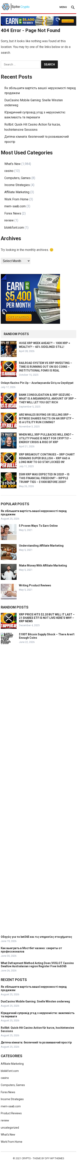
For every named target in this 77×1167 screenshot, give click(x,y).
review (9, 220)
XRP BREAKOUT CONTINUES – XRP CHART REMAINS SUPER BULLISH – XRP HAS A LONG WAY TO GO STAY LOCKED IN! (47, 458)
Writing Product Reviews (35, 585)
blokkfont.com (14, 227)
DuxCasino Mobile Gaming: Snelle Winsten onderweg (35, 1001)
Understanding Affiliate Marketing (41, 545)
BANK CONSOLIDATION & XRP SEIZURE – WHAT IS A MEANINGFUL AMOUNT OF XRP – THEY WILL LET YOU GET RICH (47, 398)
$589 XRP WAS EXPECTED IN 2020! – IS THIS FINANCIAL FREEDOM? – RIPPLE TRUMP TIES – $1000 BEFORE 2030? (44, 478)
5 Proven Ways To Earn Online (38, 525)
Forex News (12, 213)
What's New (12, 164)
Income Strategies (17, 185)
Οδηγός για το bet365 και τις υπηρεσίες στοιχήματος (36, 936)
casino (8, 171)
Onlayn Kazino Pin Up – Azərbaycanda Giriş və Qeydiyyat (37, 382)
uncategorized (10, 1127)
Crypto (26, 1158)
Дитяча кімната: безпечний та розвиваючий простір (36, 1042)
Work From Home (16, 199)
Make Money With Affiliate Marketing (43, 565)
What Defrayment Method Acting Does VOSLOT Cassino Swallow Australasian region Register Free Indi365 (37, 964)
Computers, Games (17, 178)
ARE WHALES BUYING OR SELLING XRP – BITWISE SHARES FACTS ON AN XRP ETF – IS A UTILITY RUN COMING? (46, 418)
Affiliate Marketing (16, 192)
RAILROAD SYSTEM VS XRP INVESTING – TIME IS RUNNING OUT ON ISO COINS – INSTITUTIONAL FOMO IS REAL (45, 366)
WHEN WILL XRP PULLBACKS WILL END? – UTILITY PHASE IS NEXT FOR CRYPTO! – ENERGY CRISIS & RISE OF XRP (46, 438)
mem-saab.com (15, 206)
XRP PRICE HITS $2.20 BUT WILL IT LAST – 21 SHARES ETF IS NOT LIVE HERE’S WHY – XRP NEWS (47, 618)
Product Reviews (11, 1113)
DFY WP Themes (54, 1158)
